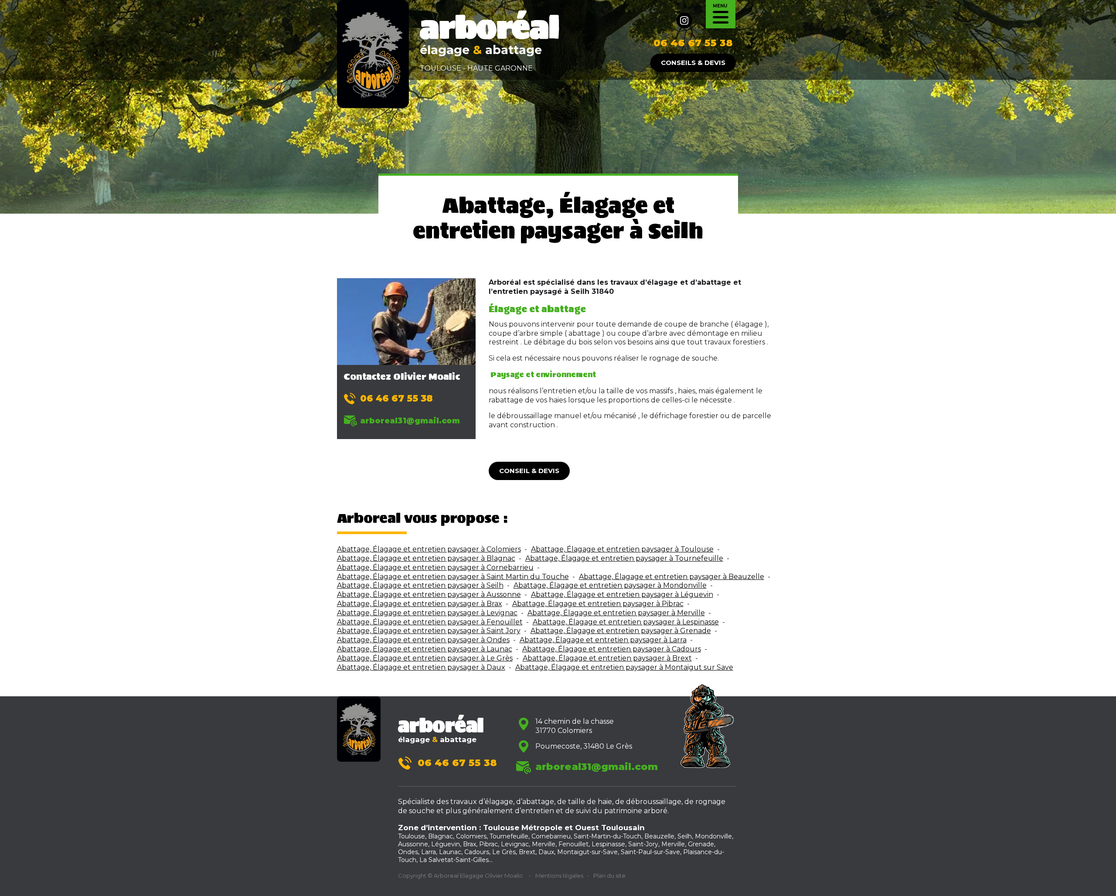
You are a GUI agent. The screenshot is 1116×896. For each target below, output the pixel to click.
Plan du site (609, 875)
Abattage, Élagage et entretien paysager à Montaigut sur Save (624, 667)
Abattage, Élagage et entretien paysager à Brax (419, 604)
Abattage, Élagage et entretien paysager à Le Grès (425, 658)
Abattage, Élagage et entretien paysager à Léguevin (622, 594)
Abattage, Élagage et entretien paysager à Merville (616, 613)
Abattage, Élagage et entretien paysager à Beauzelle (671, 576)
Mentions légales (559, 875)
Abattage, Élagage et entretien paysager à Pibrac (598, 604)
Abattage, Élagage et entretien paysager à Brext (607, 658)
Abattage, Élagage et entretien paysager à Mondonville (610, 585)
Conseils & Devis (693, 62)
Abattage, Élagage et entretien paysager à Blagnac (426, 558)
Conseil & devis (529, 471)
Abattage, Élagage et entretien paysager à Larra (603, 640)
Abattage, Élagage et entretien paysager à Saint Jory (429, 631)
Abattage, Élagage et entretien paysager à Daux (421, 667)
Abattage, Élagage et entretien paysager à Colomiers (429, 549)
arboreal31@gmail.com (410, 420)
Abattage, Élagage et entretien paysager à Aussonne (429, 594)
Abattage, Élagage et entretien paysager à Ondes (423, 640)
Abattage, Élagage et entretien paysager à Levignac (427, 613)
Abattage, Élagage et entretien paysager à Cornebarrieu (435, 567)
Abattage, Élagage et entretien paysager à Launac (424, 649)
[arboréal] (373, 53)
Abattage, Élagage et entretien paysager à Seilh (420, 585)
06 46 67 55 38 (693, 43)
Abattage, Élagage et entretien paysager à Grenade (621, 631)
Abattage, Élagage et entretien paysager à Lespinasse (626, 622)
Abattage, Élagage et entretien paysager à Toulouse (622, 549)
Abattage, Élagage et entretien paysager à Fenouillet (430, 622)
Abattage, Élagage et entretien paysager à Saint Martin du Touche (453, 576)
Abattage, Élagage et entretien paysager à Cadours (611, 649)
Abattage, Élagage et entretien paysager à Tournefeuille (624, 558)
